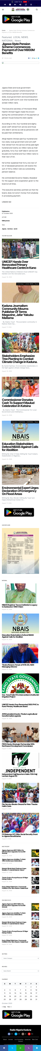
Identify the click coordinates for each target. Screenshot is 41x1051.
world (15, 229)
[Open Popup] (26, 4)
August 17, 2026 (6, 748)
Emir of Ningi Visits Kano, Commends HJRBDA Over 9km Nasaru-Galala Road (15, 887)
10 (36, 990)
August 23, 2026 (7, 669)
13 (15, 993)
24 (36, 996)
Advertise (28, 1039)
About (5, 1039)
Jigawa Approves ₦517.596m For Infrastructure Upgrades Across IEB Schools (13, 851)
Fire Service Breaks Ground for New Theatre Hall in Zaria (19, 805)
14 (20, 993)
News (18, 40)
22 (26, 996)
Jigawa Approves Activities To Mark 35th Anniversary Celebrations (13, 860)
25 (5, 999)
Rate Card (35, 1039)
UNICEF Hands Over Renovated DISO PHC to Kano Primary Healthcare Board (20, 705)
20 (15, 996)
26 (10, 999)
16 (31, 993)
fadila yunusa (6, 220)
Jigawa (4, 229)
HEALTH (25, 240)
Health (31, 240)
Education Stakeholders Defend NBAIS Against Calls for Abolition (18, 636)
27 (15, 999)
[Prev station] (15, 4)
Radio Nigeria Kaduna (19, 1044)
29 (26, 999)
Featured (7, 37)
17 (36, 993)
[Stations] (31, 4)
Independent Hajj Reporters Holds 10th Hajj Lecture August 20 (19, 775)
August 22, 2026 (7, 699)
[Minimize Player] (36, 4)
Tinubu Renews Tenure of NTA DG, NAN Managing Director (18, 666)
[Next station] (5, 4)
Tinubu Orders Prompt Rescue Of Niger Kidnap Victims (15, 878)
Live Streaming (18, 1039)
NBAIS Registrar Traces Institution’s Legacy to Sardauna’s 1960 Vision (19, 606)
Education (15, 422)
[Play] (10, 4)
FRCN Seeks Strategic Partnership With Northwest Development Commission (18, 745)
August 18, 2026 (7, 709)
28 (20, 999)
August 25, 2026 (7, 855)
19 (10, 996)
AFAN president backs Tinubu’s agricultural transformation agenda (19, 715)
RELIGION (35, 378)
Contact (10, 1039)
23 (31, 996)
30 (31, 999)
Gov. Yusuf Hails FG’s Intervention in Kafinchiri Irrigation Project (20, 696)
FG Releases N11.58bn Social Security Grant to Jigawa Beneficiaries (20, 835)
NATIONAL (7, 40)
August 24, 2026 (7, 609)
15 (26, 993)
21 (20, 996)
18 (5, 996)
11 (4, 993)
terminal (9, 229)
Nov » (9, 1007)
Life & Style (20, 284)
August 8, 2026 (6, 809)
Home (3, 30)
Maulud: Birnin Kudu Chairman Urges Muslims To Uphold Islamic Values (14, 869)
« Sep (4, 1007)
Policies (20, 1041)
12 (10, 993)
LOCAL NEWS (20, 37)
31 (36, 999)
